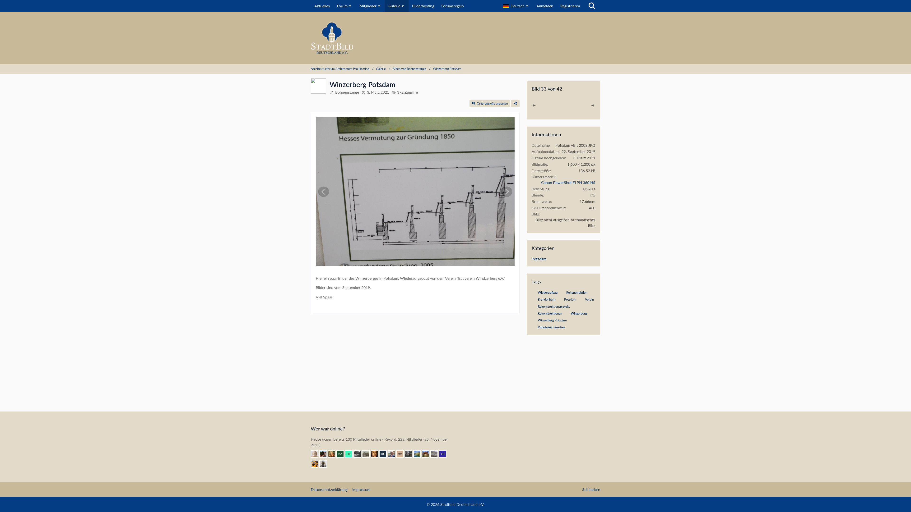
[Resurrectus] (333, 454)
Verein (589, 299)
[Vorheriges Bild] (323, 192)
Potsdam (539, 258)
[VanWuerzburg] (419, 454)
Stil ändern (591, 489)
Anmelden (544, 6)
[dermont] (350, 454)
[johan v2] (325, 454)
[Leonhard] (325, 464)
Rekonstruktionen (550, 313)
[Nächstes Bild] (506, 192)
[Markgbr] (393, 454)
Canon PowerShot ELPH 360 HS (568, 182)
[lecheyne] (444, 454)
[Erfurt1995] (410, 454)
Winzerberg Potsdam (552, 320)
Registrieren (570, 6)
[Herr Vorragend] (376, 454)
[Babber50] (342, 454)
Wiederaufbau (548, 292)
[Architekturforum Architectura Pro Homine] (455, 38)
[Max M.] (402, 454)
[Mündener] (367, 454)
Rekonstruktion (576, 292)
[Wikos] (436, 454)
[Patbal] (359, 454)
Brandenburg (546, 299)
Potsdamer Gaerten (551, 327)
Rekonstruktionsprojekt (554, 306)
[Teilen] (515, 103)
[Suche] (592, 6)
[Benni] (316, 464)
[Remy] (384, 454)
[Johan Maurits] (316, 454)
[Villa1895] (427, 454)
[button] (516, 6)
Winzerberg (579, 313)
